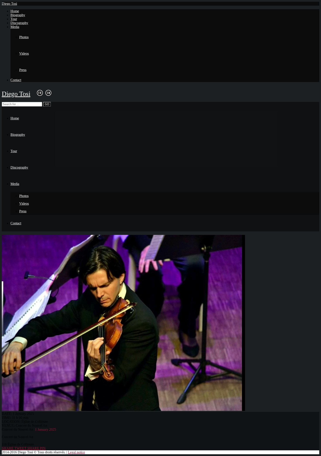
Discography (19, 23)
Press (22, 70)
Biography (17, 15)
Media (14, 27)
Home (14, 11)
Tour (13, 19)
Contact (15, 80)
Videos (24, 53)
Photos (24, 37)
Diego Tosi (9, 3)
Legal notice (76, 452)
